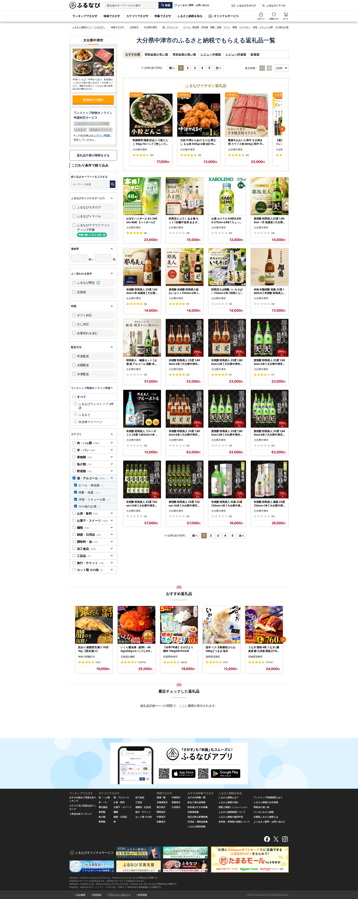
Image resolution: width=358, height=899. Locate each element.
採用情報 (142, 894)
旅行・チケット (91, 563)
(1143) (269, 662)
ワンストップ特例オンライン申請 (90, 387)
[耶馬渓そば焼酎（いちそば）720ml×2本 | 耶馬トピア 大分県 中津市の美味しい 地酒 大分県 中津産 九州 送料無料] (227, 267)
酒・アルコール (170, 27)
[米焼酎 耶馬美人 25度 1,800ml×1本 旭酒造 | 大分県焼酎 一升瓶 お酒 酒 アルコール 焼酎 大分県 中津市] (142, 267)
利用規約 (96, 894)
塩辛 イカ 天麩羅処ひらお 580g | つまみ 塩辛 (220, 649)
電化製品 (103, 807)
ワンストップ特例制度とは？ (268, 797)
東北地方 (161, 807)
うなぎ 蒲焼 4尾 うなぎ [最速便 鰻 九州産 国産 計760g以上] (263, 649)
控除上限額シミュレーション (233, 807)
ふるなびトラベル (276, 5)
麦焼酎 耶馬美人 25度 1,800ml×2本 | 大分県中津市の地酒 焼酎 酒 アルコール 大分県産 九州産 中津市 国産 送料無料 (269, 362)
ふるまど (84, 415)
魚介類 (85, 464)
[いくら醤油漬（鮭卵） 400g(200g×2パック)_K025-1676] (136, 625)
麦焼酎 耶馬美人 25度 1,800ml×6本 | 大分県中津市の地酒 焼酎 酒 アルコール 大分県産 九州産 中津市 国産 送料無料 (269, 433)
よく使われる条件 (81, 273)
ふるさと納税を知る (189, 16)
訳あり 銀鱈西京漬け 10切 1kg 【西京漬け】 (93, 649)
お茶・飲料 (88, 513)
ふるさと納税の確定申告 (231, 816)
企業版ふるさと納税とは (266, 816)
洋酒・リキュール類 (263, 27)
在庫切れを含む (87, 333)
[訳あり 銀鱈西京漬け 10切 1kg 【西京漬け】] (94, 625)
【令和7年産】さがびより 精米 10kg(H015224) (178, 649)
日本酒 (204, 27)
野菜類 (85, 471)
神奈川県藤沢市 (86, 656)
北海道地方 (162, 802)
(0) (188, 233)
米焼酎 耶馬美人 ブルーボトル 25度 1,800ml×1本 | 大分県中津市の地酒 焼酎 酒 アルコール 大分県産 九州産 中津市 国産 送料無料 (141, 433)
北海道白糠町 (128, 656)
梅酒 (235, 27)
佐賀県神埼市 (170, 656)
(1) (187, 304)
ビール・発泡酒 (191, 27)
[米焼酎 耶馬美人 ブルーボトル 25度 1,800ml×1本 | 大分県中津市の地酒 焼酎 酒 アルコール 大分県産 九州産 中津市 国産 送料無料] (142, 409)
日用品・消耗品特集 (198, 821)
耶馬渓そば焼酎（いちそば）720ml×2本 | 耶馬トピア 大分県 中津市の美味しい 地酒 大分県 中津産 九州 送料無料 (227, 291)
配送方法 (76, 347)
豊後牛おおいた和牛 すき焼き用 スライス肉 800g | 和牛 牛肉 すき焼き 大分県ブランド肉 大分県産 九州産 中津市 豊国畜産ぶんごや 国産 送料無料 (246, 142)
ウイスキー (244, 27)
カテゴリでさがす (137, 16)
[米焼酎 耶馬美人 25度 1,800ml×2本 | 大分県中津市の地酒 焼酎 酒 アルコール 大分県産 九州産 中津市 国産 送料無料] (227, 338)
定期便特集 (193, 812)
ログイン (261, 19)
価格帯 (75, 248)
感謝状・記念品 (143, 807)
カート (286, 19)
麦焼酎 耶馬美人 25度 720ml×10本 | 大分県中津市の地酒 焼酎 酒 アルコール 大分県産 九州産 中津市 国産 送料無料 (184, 503)
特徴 (73, 306)
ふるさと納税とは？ (229, 797)
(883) (184, 662)
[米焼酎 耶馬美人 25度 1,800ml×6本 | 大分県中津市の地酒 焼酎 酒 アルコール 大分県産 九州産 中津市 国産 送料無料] (184, 409)
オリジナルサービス (226, 16)
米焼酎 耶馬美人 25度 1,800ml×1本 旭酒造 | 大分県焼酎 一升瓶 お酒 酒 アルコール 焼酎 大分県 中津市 (142, 291)
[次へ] (282, 129)
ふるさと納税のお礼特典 (266, 802)
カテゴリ (76, 434)
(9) (151, 155)
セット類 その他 (91, 570)
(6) (247, 155)
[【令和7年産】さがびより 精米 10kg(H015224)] (179, 625)
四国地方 (176, 802)
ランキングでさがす (85, 16)
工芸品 (84, 556)
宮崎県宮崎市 (255, 656)
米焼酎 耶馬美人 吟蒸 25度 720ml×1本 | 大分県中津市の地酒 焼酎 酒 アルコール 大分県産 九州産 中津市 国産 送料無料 (227, 503)
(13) (225, 662)
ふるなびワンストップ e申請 (96, 406)
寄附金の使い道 (261, 807)
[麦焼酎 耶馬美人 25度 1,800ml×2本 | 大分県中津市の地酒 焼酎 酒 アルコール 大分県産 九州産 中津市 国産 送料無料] (269, 338)
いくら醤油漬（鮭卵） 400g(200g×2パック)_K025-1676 (136, 649)
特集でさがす (163, 16)
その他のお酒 (281, 27)
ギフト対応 (84, 315)
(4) (199, 155)
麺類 (83, 527)
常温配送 (83, 356)
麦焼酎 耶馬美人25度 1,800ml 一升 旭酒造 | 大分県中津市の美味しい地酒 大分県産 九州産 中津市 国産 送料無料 (269, 220)
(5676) (142, 662)
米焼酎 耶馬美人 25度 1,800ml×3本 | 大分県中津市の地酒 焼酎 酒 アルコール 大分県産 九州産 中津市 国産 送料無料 (184, 362)
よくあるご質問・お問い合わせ (193, 5)
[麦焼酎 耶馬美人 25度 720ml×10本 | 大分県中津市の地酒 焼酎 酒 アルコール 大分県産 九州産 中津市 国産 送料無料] (184, 479)
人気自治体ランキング (80, 813)
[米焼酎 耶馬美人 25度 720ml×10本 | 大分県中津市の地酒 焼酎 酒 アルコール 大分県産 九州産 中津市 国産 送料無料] (142, 479)
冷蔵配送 (83, 365)
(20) (98, 662)
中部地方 (161, 816)
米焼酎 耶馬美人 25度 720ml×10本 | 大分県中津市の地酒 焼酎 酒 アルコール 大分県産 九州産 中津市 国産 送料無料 (141, 503)
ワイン (227, 27)
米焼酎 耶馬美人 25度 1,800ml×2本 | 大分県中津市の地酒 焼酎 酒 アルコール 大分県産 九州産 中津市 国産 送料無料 (227, 362)
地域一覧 (161, 797)
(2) (188, 374)
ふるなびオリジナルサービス (88, 198)
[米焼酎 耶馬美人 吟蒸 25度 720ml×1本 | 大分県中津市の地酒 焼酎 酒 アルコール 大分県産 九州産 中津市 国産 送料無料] (227, 479)
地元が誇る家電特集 (198, 816)
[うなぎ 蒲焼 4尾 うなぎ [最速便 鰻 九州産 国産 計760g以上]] (264, 625)
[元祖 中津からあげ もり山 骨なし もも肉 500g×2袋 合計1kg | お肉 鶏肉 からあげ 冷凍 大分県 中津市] (198, 115)
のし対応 (83, 324)
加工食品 (87, 549)
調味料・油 (88, 541)
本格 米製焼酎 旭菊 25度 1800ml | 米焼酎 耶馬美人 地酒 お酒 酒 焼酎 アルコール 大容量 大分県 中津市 (269, 291)
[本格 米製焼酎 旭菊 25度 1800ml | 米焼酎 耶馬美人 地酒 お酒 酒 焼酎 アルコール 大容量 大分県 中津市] (269, 267)
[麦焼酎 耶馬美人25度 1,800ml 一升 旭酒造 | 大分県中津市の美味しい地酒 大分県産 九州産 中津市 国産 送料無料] (269, 196)
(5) (145, 233)
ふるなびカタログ (246, 5)
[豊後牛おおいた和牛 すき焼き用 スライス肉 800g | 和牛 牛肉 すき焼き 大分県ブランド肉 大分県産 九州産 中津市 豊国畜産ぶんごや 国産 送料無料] (246, 115)
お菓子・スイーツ (93, 520)
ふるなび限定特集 (196, 826)
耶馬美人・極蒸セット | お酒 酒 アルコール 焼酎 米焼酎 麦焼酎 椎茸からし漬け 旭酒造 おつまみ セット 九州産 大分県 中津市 (141, 362)
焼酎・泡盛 (215, 27)
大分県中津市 (150, 27)
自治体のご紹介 (93, 100)
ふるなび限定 (86, 282)
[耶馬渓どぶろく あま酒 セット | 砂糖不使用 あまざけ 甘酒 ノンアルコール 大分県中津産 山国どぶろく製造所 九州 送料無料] (184, 196)
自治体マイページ (90, 422)
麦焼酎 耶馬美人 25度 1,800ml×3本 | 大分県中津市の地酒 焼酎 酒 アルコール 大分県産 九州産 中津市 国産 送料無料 (227, 433)
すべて (81, 397)
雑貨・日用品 (89, 534)
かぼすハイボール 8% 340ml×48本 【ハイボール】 (141, 220)
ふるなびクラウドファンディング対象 (93, 229)
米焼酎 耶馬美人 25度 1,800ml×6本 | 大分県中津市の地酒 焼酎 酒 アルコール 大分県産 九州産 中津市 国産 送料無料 (184, 433)
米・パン (86, 450)
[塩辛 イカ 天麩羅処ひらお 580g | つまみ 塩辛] (221, 625)
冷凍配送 (83, 374)
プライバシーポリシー (120, 894)
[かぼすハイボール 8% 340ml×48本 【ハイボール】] (142, 196)
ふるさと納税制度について (232, 812)
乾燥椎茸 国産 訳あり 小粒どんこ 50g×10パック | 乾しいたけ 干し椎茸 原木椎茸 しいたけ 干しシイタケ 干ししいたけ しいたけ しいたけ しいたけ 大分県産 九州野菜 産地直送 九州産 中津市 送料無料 (151, 142)
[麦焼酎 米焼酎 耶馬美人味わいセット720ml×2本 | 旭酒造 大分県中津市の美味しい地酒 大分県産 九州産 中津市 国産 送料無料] (184, 267)
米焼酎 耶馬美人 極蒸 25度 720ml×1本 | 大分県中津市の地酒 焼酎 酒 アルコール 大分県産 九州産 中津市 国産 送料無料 (269, 503)
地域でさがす (111, 16)
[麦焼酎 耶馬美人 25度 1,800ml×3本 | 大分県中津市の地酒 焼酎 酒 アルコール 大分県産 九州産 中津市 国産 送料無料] (227, 409)
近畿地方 (161, 821)
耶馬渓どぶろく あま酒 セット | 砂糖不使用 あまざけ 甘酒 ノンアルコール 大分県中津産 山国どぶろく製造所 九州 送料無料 (184, 220)
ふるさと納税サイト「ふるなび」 (89, 27)
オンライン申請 (100, 135)
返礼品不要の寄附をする (93, 155)
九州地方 (134, 27)
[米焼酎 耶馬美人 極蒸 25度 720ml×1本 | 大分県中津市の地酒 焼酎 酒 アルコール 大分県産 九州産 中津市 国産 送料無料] (269, 479)
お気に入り (274, 19)
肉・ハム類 (89, 443)
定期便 (81, 292)
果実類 (102, 812)
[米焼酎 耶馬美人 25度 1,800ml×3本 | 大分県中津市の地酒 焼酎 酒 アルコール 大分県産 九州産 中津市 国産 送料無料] (184, 338)
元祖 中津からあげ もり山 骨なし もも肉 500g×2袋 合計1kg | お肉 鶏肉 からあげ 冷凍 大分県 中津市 (198, 142)
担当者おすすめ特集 (198, 807)
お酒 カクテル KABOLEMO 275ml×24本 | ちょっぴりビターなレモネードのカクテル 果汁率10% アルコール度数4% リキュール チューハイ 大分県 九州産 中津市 (227, 220)
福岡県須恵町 (213, 656)
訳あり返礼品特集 (196, 802)
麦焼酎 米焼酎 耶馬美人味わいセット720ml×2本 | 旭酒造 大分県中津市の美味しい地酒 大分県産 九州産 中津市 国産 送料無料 (184, 291)
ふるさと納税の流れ (229, 802)
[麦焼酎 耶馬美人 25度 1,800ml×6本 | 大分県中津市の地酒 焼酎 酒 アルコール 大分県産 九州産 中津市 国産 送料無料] (269, 409)
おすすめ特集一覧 (196, 797)
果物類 (85, 457)
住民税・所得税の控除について (234, 821)
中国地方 (176, 797)
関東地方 (161, 812)
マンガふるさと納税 (264, 812)
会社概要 (80, 894)
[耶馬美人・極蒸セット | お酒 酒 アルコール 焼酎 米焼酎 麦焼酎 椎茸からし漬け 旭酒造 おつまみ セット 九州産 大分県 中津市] (142, 338)
